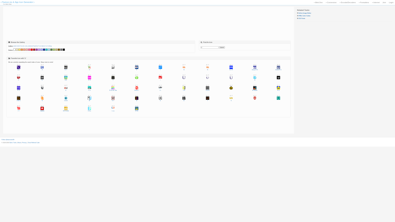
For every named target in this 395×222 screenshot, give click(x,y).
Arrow (253, 70)
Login (391, 2)
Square (42, 111)
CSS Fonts (301, 18)
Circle (136, 90)
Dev (18, 70)
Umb (67, 111)
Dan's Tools (13, 142)
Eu (90, 111)
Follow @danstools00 (8, 139)
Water (255, 90)
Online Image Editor (304, 13)
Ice (112, 90)
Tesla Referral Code (34, 142)
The (115, 90)
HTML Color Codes (304, 16)
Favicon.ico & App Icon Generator (17, 2)
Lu (113, 111)
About (19, 142)
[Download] (17, 65)
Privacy (24, 142)
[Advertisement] (66, 24)
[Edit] (19, 65)
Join (384, 2)
